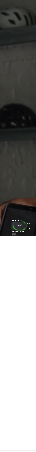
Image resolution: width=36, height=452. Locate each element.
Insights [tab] (28, 227)
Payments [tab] (28, 228)
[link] (30, 1)
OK (31, 451)
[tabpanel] (18, 233)
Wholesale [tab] (28, 223)
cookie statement (16, 451)
